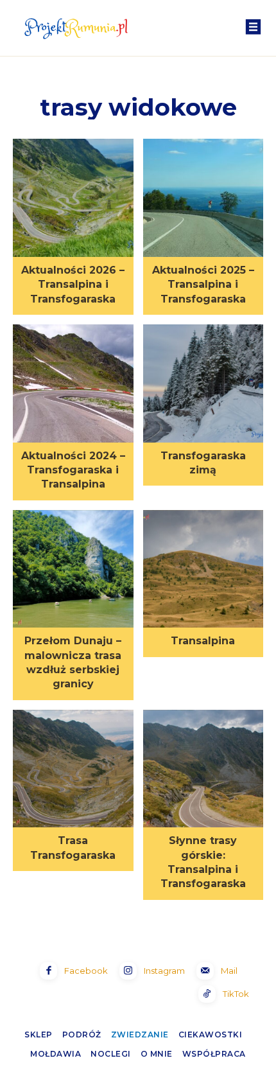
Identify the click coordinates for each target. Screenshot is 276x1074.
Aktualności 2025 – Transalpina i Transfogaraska (203, 284)
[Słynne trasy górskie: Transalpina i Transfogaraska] (203, 770)
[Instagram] (128, 971)
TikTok (236, 994)
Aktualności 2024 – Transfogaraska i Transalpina (73, 470)
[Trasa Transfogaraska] (73, 770)
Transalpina (203, 641)
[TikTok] (207, 994)
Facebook (86, 970)
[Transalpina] (203, 570)
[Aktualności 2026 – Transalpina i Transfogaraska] (73, 199)
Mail (229, 970)
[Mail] (205, 971)
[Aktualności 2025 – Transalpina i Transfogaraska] (203, 199)
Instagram (164, 970)
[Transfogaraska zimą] (203, 384)
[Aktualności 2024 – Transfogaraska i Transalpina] (73, 384)
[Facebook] (48, 971)
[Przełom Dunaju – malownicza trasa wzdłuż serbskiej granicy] (73, 570)
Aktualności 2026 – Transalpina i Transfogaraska (73, 284)
